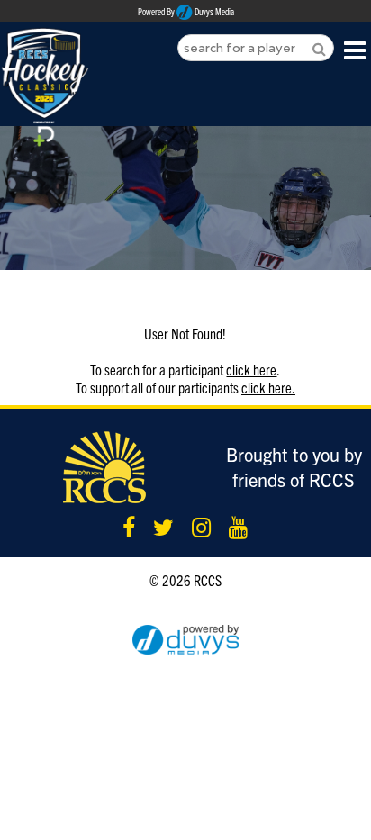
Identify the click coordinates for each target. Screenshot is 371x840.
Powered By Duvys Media (186, 11)
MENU (355, 49)
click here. (268, 387)
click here (251, 369)
